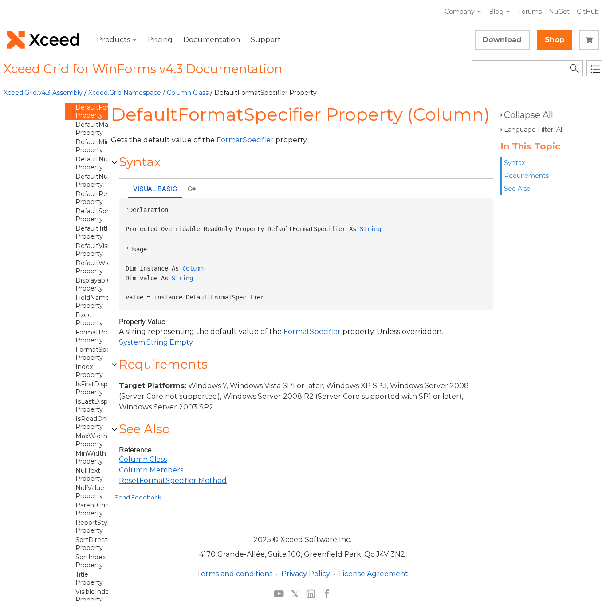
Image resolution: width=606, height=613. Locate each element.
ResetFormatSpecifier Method (173, 480)
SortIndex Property (90, 561)
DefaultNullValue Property (101, 181)
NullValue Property (89, 492)
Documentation (211, 39)
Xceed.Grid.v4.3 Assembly (43, 93)
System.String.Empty (156, 342)
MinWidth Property (90, 457)
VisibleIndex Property (93, 596)
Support (266, 39)
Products (113, 39)
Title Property (89, 578)
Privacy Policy (305, 574)
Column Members (151, 470)
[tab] (155, 189)
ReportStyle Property (94, 526)
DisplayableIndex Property (101, 284)
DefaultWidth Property (96, 267)
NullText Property (89, 475)
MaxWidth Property (91, 440)
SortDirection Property (96, 544)
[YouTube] (279, 593)
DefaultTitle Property (93, 232)
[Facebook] (327, 593)
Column (193, 268)
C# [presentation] (192, 188)
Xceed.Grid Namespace (124, 93)
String (370, 228)
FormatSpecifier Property (100, 354)
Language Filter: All (533, 130)
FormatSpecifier (245, 140)
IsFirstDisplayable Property (102, 388)
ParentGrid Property (92, 509)
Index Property (89, 371)
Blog (496, 12)
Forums (530, 12)
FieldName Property (92, 302)
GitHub (588, 12)
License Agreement (373, 574)
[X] (295, 593)
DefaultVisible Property (96, 250)
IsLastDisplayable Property (102, 405)
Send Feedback (137, 497)
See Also (517, 189)
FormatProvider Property (100, 336)
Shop (554, 39)
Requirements (526, 176)
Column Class (188, 93)
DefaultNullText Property (99, 163)
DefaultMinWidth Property (102, 146)
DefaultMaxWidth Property (102, 129)
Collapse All (528, 115)
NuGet (559, 12)
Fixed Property (89, 319)
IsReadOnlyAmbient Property (106, 423)
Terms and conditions (234, 574)
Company (460, 12)
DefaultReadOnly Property (102, 198)
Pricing (160, 39)
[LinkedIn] (310, 593)
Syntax (514, 163)
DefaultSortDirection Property (107, 215)
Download (502, 39)
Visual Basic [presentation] (155, 188)
